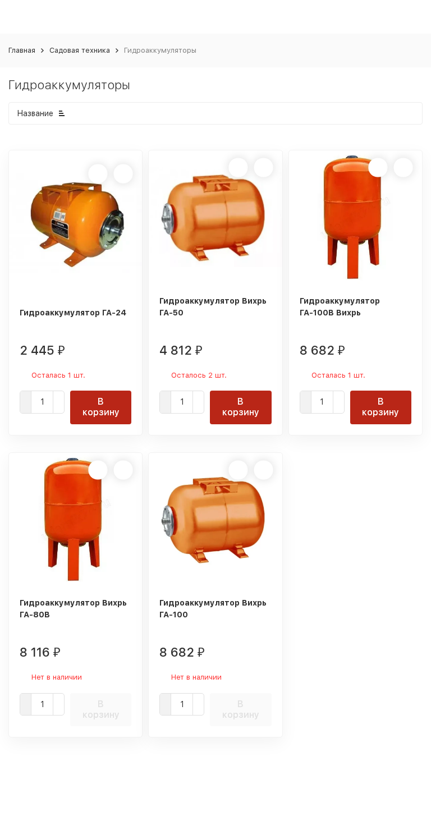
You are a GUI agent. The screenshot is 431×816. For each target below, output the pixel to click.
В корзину (101, 407)
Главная (21, 50)
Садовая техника (79, 50)
